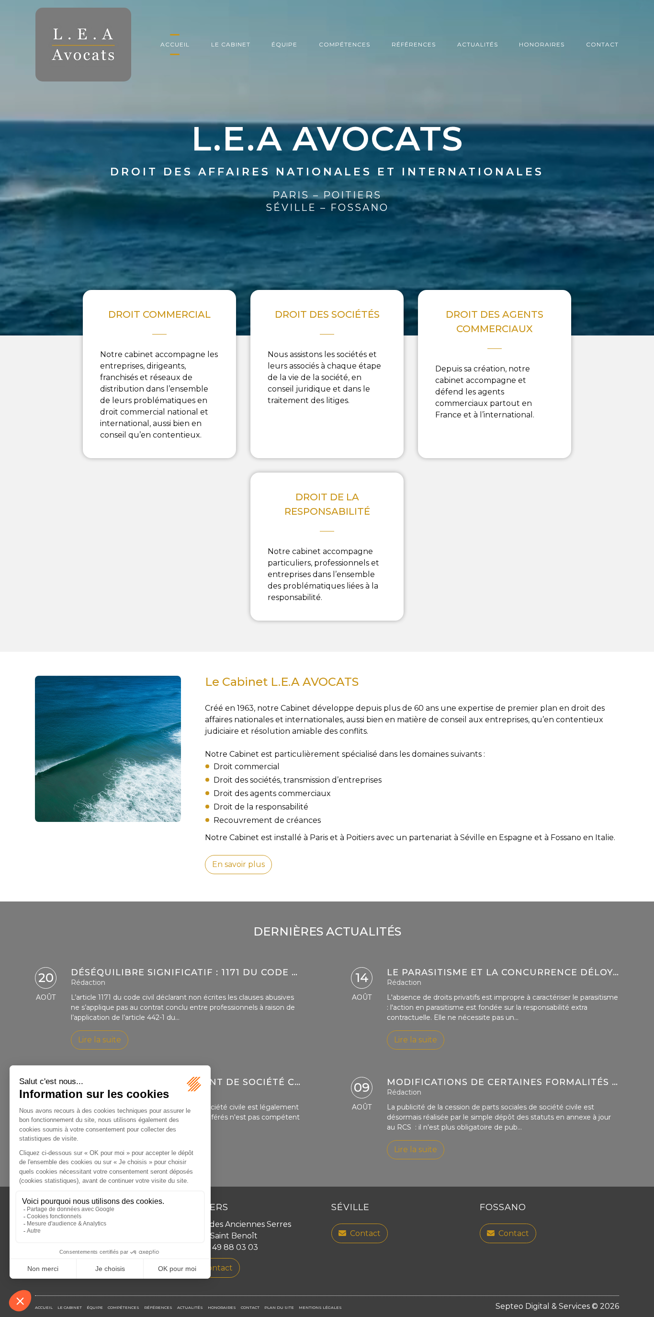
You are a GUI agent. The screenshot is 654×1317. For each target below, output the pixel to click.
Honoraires (541, 44)
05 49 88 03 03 (229, 1247)
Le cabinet (230, 44)
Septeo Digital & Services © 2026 (557, 1306)
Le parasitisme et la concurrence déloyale (509, 972)
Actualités (477, 44)
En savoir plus (238, 864)
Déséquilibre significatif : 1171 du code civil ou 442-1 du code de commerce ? (285, 972)
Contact (602, 44)
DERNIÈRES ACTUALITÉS (327, 931)
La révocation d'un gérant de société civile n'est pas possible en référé (276, 1082)
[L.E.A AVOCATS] (83, 44)
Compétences (344, 44)
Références (414, 44)
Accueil (175, 44)
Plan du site (279, 1307)
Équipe (284, 44)
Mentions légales (320, 1307)
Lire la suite (99, 1039)
